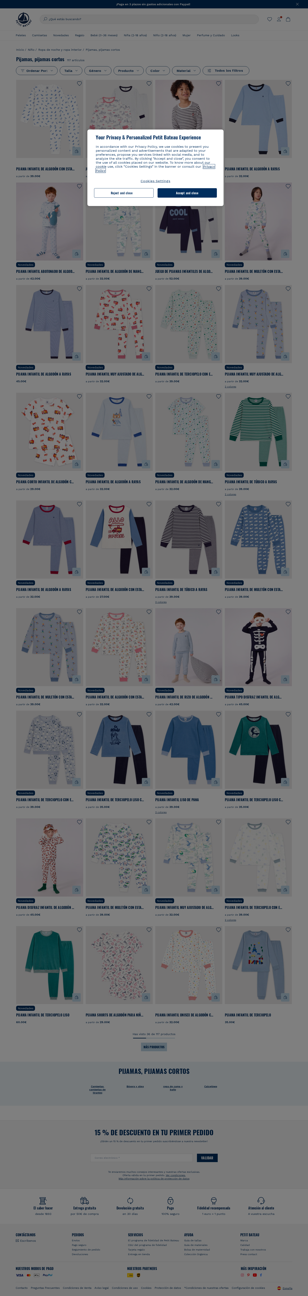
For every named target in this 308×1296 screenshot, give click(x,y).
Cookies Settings (155, 181)
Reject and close (122, 193)
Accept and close (187, 193)
